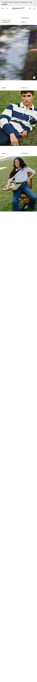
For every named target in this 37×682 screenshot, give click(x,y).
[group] (18, 118)
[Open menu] (3, 8)
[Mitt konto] (30, 8)
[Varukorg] (34, 8)
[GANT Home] (18, 8)
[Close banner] (35, 2)
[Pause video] (34, 78)
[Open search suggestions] (7, 8)
